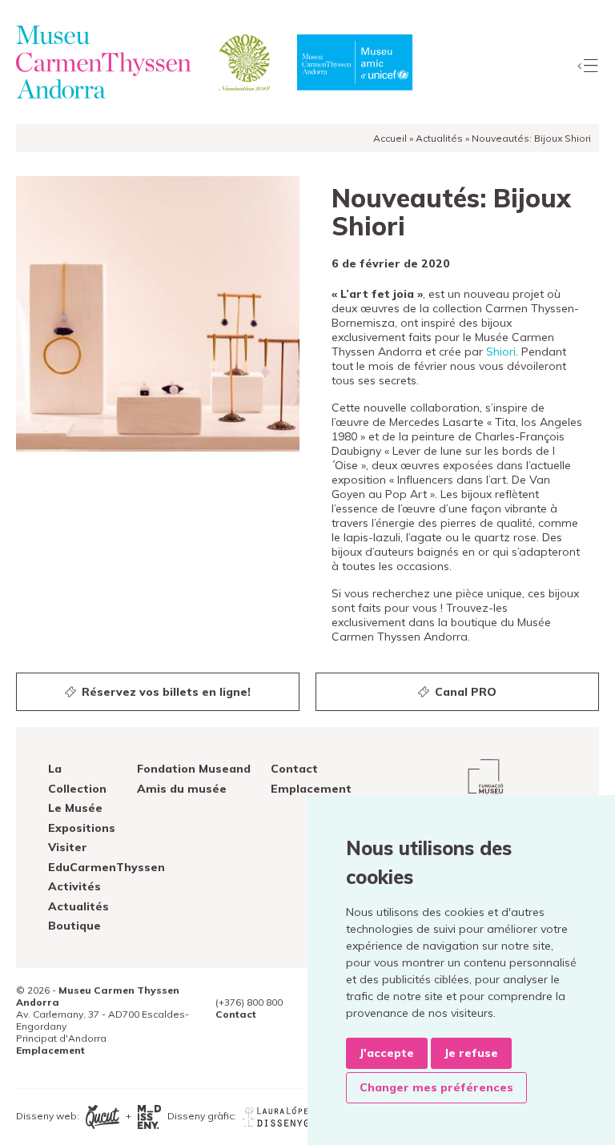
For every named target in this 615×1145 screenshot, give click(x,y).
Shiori (501, 351)
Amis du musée (182, 788)
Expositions (81, 828)
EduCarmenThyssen (106, 867)
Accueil (390, 138)
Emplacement (311, 788)
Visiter (67, 847)
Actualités (439, 138)
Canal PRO (464, 692)
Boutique (74, 925)
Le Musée (75, 808)
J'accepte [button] (387, 1053)
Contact (294, 768)
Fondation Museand (194, 768)
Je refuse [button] (471, 1053)
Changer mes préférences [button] (436, 1087)
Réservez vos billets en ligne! (164, 692)
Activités (74, 886)
